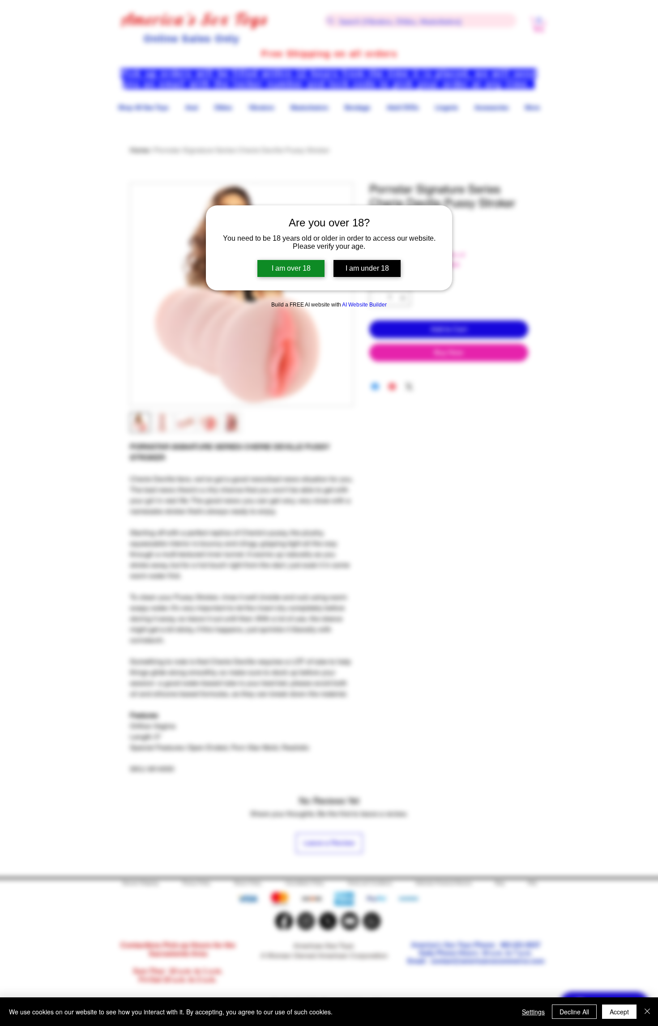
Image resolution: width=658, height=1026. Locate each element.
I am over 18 (291, 268)
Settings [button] (533, 1011)
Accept (619, 1011)
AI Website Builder (364, 305)
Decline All (574, 1011)
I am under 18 (367, 268)
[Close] (647, 1012)
